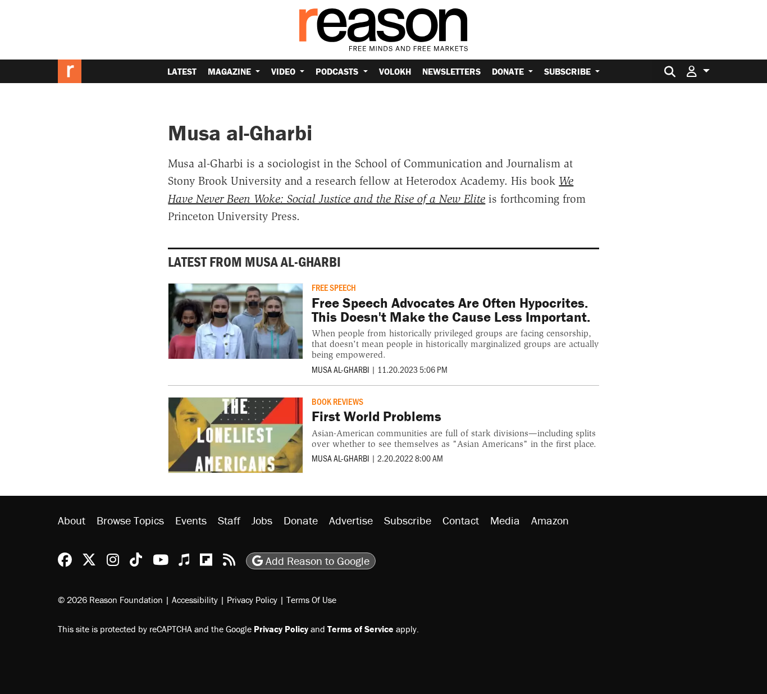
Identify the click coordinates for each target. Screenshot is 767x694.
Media (505, 520)
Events (191, 520)
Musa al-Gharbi (340, 369)
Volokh (395, 71)
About (71, 520)
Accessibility (195, 599)
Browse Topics (130, 520)
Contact (460, 520)
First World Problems (376, 416)
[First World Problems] (235, 435)
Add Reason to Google (316, 561)
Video (284, 71)
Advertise (351, 520)
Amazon (550, 520)
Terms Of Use (311, 599)
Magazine (230, 71)
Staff (229, 520)
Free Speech (334, 287)
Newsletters (451, 71)
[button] (698, 71)
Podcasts (338, 71)
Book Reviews (337, 401)
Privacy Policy (252, 599)
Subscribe (568, 71)
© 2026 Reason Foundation (110, 599)
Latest (182, 71)
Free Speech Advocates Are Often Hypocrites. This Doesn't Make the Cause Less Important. (451, 310)
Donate (509, 71)
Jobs (262, 520)
